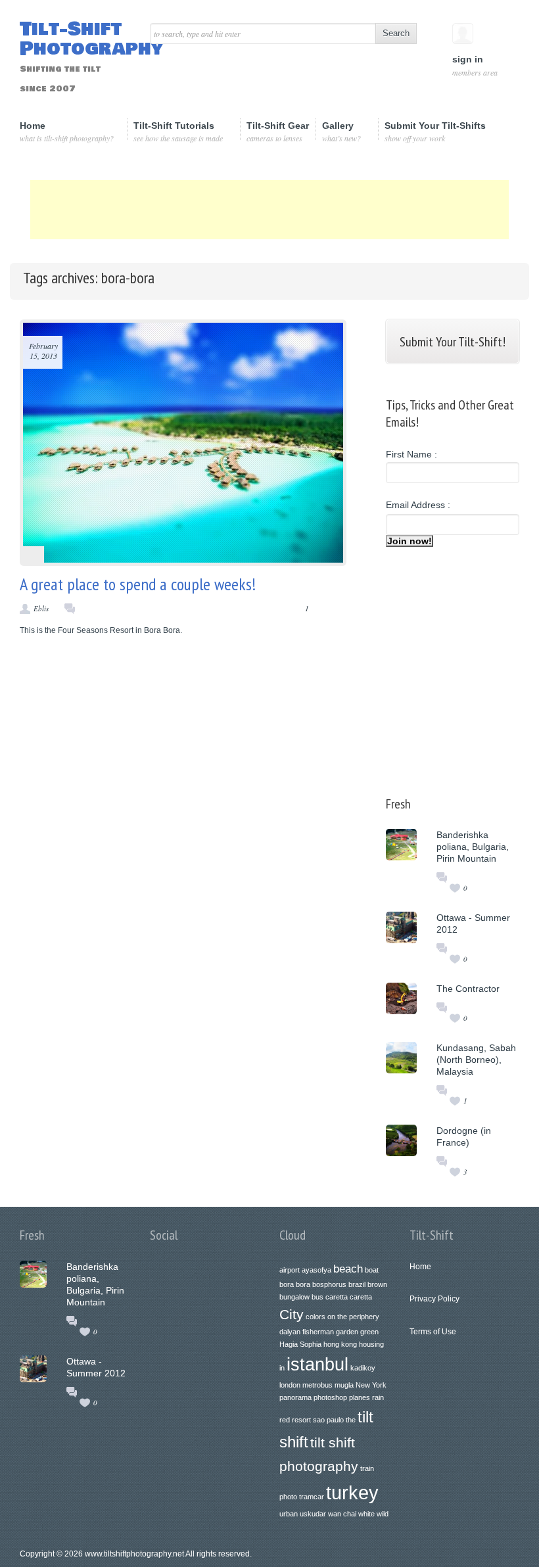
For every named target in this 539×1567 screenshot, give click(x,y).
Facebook (193, 1274)
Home (67, 131)
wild (382, 1514)
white (366, 1514)
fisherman (318, 1332)
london (289, 1385)
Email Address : (418, 505)
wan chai (342, 1514)
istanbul (317, 1364)
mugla (344, 1385)
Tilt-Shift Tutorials (178, 131)
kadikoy (362, 1368)
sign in (473, 65)
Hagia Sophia (300, 1344)
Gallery (341, 131)
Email (221, 1274)
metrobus (317, 1385)
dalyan (289, 1332)
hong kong (340, 1344)
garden (347, 1332)
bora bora (294, 1284)
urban (288, 1514)
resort (301, 1420)
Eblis (41, 608)
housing (371, 1344)
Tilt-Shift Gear (277, 131)
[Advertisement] (269, 209)
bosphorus (329, 1284)
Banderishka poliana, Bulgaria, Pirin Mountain (472, 847)
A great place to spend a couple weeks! (138, 584)
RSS (249, 1274)
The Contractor (468, 988)
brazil (356, 1284)
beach (348, 1269)
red (284, 1420)
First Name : (411, 454)
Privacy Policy (434, 1298)
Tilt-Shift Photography (75, 57)
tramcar (311, 1497)
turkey (352, 1492)
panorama (295, 1397)
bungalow (294, 1297)
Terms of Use (433, 1331)
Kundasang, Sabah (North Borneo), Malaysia (476, 1059)
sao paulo (328, 1420)
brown (377, 1284)
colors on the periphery (342, 1317)
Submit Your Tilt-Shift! (452, 341)
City (291, 1314)
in (282, 1368)
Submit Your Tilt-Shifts (435, 131)
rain (378, 1397)
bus (317, 1297)
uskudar (313, 1514)
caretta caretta (348, 1297)
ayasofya (316, 1270)
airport (289, 1270)
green (369, 1332)
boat (372, 1270)
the (351, 1420)
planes (359, 1397)
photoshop (330, 1397)
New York (371, 1385)
